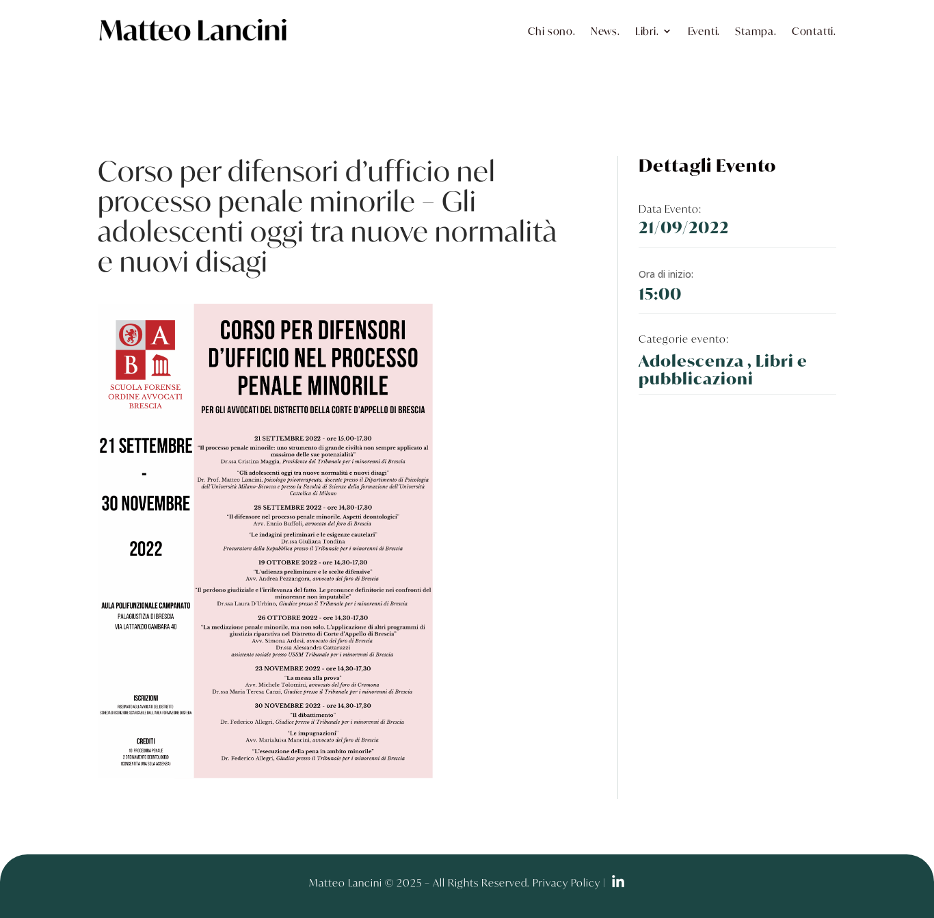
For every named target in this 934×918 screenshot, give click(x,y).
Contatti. (814, 31)
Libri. (647, 31)
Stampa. (756, 31)
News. (605, 31)
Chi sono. (552, 31)
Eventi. (704, 31)
